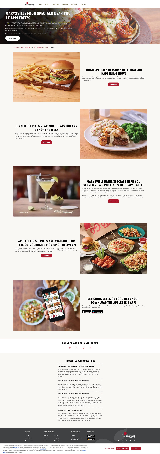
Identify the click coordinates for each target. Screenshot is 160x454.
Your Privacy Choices (109, 448)
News (45, 440)
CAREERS (83, 4)
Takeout (27, 435)
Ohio (22, 47)
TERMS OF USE (16, 447)
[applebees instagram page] (126, 440)
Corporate (56, 438)
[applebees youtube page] (130, 440)
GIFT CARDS (74, 4)
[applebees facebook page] (118, 440)
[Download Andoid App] (97, 311)
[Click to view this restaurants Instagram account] (83, 348)
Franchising (56, 435)
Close (136, 448)
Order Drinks (113, 201)
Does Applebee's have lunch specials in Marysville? (73, 381)
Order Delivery (28, 438)
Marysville (28, 47)
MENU (40, 4)
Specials (52, 47)
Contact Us (46, 438)
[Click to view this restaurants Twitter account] (76, 348)
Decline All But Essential (122, 448)
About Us (46, 435)
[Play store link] (91, 439)
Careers (73, 435)
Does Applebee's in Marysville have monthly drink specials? (76, 366)
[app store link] (91, 436)
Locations (16, 47)
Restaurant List (28, 440)
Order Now (46, 255)
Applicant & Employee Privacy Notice (76, 438)
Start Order (12, 38)
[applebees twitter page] (122, 440)
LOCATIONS (56, 4)
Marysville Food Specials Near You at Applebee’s (38, 15)
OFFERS (47, 4)
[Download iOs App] (87, 311)
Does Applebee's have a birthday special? (70, 410)
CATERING (65, 4)
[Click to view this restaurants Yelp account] (90, 348)
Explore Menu (113, 84)
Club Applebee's (58, 440)
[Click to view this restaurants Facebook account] (69, 348)
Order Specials (46, 142)
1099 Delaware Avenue (41, 47)
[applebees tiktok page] (134, 440)
